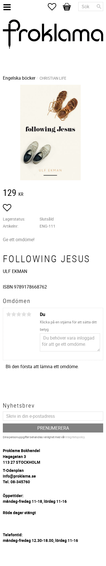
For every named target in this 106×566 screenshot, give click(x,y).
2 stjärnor (13, 314)
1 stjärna (8, 314)
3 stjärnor (18, 314)
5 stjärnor (28, 314)
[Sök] (99, 6)
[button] (55, 7)
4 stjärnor (23, 314)
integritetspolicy (75, 437)
